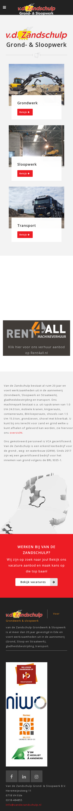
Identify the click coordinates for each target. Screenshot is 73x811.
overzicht (16, 432)
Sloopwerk (27, 164)
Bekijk (23, 112)
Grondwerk (27, 103)
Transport (26, 225)
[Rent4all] (36, 330)
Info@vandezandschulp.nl (23, 804)
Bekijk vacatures (33, 582)
